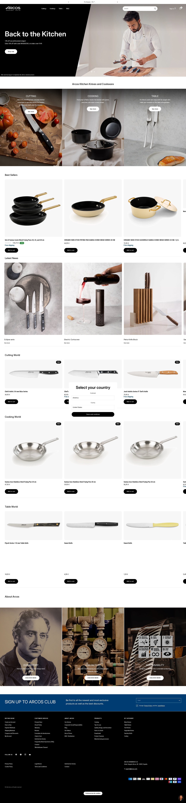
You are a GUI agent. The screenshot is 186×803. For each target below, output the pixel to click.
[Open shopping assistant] (181, 798)
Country (93, 402)
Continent (93, 393)
